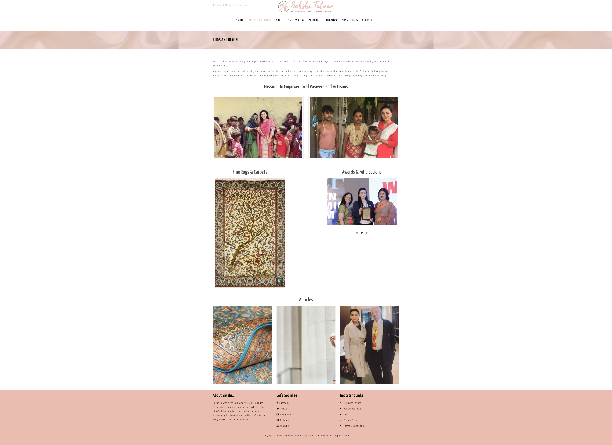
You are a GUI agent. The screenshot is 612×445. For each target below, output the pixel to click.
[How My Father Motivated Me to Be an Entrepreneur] (369, 345)
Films (288, 20)
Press (345, 20)
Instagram (243, 5)
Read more (245, 419)
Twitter (231, 5)
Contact (367, 20)
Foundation (330, 20)
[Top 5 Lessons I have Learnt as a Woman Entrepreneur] (306, 345)
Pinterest (285, 420)
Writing (299, 20)
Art (278, 20)
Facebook (219, 5)
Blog (355, 20)
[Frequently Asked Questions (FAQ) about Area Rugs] (242, 345)
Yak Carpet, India (352, 408)
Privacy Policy (350, 420)
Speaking (314, 20)
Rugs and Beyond (352, 403)
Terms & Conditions (354, 426)
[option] (250, 233)
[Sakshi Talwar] (306, 6)
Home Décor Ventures (260, 20)
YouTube (284, 426)
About (239, 20)
